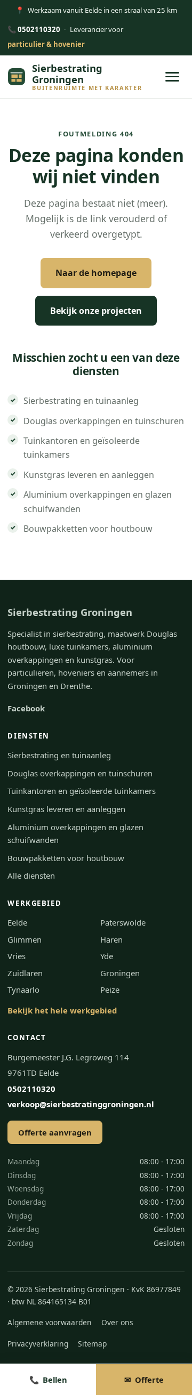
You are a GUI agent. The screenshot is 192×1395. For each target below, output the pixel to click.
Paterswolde (123, 922)
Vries (16, 956)
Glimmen (24, 939)
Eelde (17, 922)
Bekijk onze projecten (96, 311)
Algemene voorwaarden (49, 1322)
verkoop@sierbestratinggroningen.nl (80, 1104)
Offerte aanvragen (55, 1132)
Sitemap (92, 1344)
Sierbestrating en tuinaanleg (81, 401)
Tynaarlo (23, 989)
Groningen (120, 973)
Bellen (48, 1379)
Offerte (144, 1379)
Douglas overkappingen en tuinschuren (103, 421)
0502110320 (33, 29)
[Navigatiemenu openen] (172, 77)
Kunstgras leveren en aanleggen (88, 475)
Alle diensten (31, 875)
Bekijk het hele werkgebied (62, 1010)
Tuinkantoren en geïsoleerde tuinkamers (81, 790)
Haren (111, 939)
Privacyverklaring (37, 1344)
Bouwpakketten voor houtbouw (88, 528)
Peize (109, 989)
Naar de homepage (96, 273)
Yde (106, 956)
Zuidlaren (25, 973)
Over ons (117, 1322)
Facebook (26, 708)
